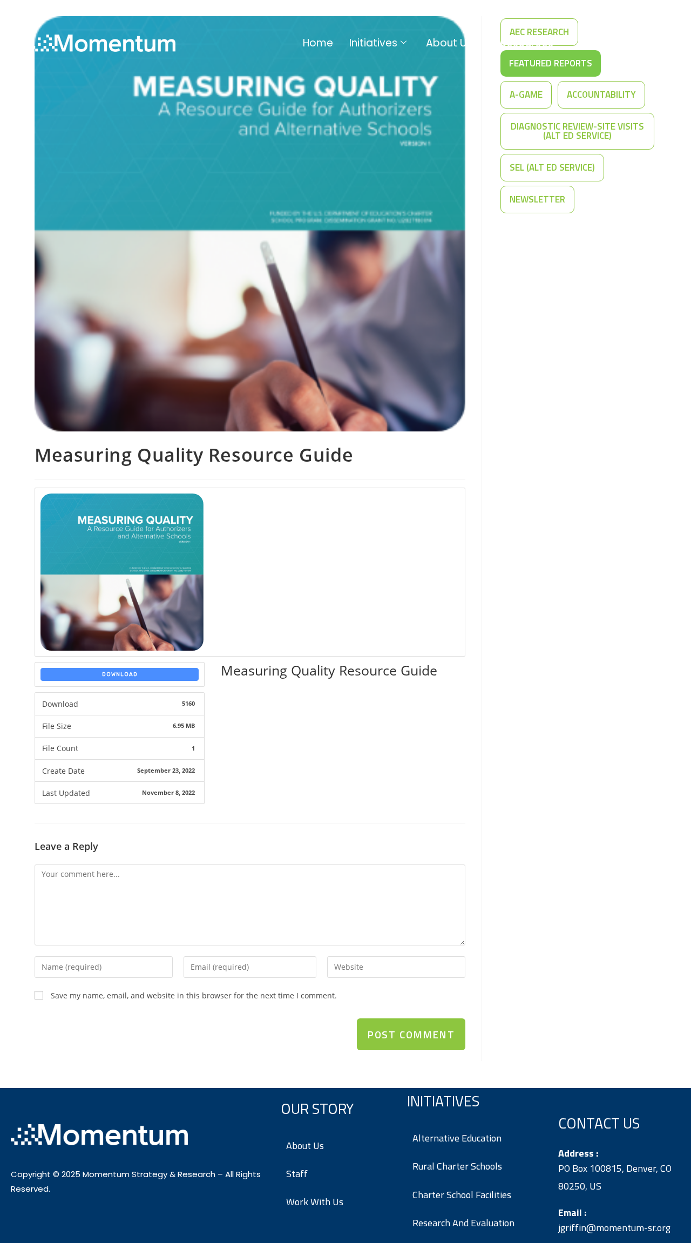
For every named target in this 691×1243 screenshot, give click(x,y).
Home (318, 43)
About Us (449, 43)
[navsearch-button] (661, 43)
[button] (526, 95)
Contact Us (611, 43)
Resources (526, 43)
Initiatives (373, 43)
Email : (572, 1212)
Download (120, 674)
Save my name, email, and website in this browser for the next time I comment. (194, 995)
